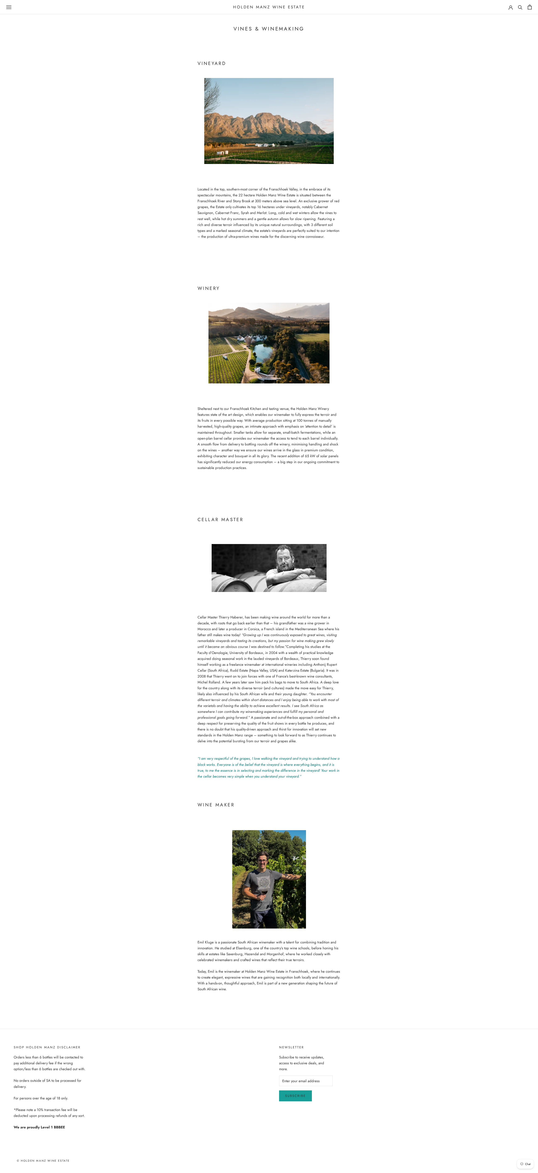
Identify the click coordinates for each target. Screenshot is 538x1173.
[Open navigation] (8, 7)
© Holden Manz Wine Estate (43, 1161)
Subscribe (295, 1096)
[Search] (520, 7)
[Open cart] (530, 7)
